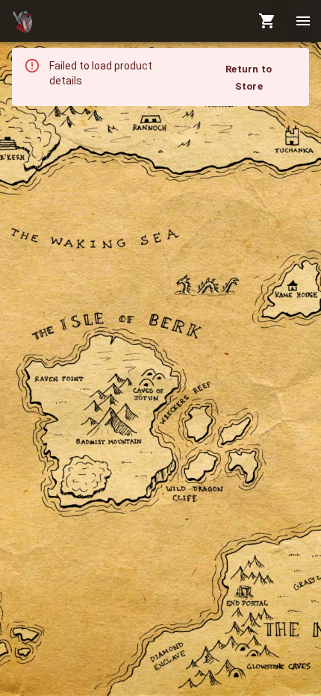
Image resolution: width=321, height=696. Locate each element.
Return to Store (248, 77)
